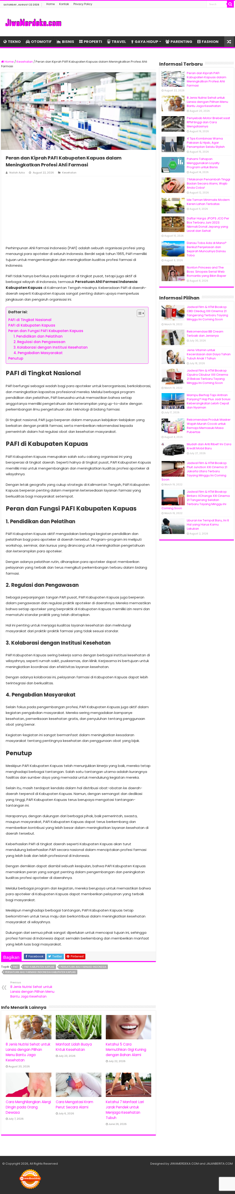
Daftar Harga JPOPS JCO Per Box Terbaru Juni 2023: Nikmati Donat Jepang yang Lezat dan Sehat (208, 224)
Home (50, 4)
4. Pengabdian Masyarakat (38, 352)
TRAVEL (119, 41)
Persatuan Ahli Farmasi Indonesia (83, 967)
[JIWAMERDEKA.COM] (33, 22)
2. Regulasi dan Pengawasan (39, 341)
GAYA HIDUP (146, 41)
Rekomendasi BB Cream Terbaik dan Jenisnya (205, 333)
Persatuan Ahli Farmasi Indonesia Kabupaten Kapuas (40, 972)
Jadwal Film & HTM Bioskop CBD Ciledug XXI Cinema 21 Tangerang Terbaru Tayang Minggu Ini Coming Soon (207, 313)
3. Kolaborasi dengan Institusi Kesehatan (51, 347)
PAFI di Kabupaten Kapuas (31, 325)
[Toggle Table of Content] (138, 313)
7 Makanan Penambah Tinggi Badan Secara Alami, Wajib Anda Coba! (208, 183)
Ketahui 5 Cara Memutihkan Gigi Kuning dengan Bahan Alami (126, 1049)
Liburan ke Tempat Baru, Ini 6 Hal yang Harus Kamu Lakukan (208, 524)
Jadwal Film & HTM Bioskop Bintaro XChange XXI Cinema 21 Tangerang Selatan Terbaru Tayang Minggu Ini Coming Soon (196, 499)
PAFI (15, 967)
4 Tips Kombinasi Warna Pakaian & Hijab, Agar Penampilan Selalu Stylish (206, 142)
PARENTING (181, 41)
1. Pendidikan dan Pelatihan (38, 336)
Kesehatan (25, 61)
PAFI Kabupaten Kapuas (39, 967)
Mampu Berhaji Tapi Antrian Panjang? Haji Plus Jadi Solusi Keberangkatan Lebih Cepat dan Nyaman (208, 401)
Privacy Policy (82, 4)
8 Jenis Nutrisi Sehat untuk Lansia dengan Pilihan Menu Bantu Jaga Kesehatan (32, 990)
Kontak (64, 4)
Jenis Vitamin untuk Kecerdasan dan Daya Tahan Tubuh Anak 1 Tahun (209, 354)
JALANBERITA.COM (219, 1163)
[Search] (230, 4)
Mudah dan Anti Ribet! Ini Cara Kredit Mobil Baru (209, 446)
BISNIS (68, 41)
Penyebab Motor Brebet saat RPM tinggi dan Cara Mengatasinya (208, 122)
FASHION (210, 41)
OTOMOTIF (41, 41)
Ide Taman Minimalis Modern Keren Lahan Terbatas (208, 202)
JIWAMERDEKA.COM (184, 1163)
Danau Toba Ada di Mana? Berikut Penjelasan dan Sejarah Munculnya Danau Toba (207, 249)
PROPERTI (93, 41)
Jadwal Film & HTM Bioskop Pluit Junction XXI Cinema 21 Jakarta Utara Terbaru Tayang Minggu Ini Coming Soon (194, 471)
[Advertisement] (78, 211)
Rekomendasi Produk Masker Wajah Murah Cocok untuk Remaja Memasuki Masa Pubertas (209, 425)
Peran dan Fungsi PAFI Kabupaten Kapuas (45, 330)
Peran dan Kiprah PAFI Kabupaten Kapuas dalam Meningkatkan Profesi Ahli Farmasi (206, 79)
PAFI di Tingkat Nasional (29, 319)
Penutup (15, 358)
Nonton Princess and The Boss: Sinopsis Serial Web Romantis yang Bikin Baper (206, 271)
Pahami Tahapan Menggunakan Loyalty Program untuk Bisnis (203, 163)
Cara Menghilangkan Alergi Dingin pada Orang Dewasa (28, 1107)
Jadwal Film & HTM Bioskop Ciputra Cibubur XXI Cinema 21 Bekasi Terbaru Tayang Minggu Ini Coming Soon (207, 376)
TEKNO (14, 41)
